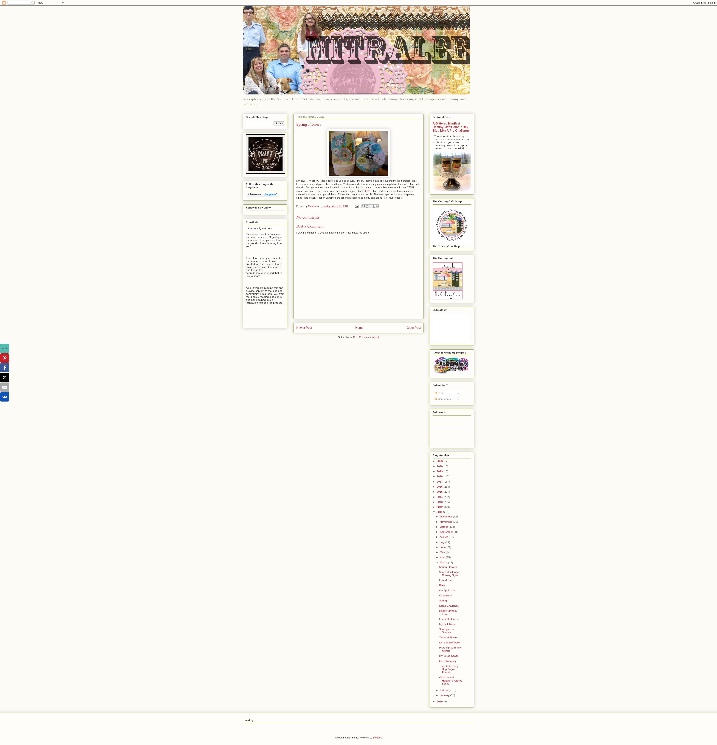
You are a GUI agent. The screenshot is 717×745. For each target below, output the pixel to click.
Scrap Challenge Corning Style (449, 573)
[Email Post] (356, 206)
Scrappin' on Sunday (446, 631)
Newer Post (304, 327)
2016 (440, 486)
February (445, 690)
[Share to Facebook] (374, 206)
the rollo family (447, 661)
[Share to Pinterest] (377, 206)
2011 (440, 512)
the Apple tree (447, 590)
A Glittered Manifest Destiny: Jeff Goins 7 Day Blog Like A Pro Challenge (451, 127)
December (446, 516)
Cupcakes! (445, 595)
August (444, 536)
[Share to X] (370, 206)
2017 (440, 481)
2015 (440, 491)
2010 (440, 701)
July (442, 542)
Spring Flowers (448, 566)
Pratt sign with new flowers (450, 649)
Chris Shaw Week (449, 642)
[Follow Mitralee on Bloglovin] (262, 196)
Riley (442, 585)
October (445, 526)
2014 (440, 496)
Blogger (377, 737)
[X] (4, 377)
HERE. (367, 191)
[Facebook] (4, 367)
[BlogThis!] (367, 206)
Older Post (414, 327)
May (443, 552)
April (443, 557)
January (445, 695)
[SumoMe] (4, 397)
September (447, 531)
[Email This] (363, 206)
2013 (440, 501)
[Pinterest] (4, 358)
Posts (440, 393)
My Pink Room (447, 624)
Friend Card (446, 580)
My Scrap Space (449, 655)
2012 (440, 507)
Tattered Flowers (449, 637)
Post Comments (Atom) (366, 337)
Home (359, 327)
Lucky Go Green (449, 619)
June (443, 547)
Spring (443, 600)
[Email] (4, 387)
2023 (440, 461)
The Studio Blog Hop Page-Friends (448, 669)
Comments (444, 398)
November (446, 521)
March (444, 562)
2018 (440, 476)
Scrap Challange (449, 605)
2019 (440, 471)
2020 (440, 466)
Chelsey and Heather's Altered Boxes (450, 680)
